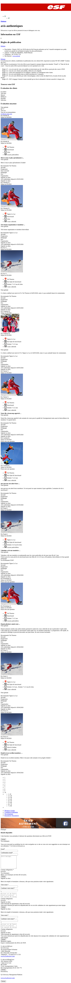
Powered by (7, 815)
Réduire (3, 46)
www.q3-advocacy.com (8, 956)
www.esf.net (16, 56)
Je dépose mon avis (6, 114)
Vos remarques (8, 814)
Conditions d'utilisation (11, 812)
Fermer (3, 839)
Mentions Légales (9, 810)
